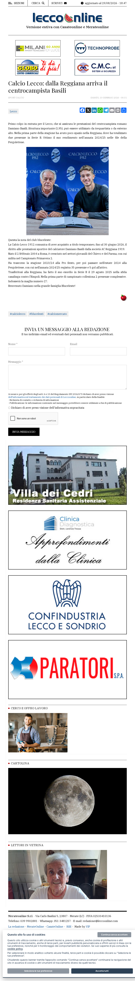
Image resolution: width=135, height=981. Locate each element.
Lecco (13, 111)
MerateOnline (35, 926)
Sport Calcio (16, 97)
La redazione (16, 926)
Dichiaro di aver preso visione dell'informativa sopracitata (47, 407)
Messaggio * (15, 361)
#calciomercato (57, 314)
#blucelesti (36, 314)
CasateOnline (55, 926)
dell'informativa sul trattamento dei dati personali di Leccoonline (42, 397)
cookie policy (15, 948)
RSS (69, 926)
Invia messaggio (23, 431)
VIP (88, 926)
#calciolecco (17, 314)
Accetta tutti (101, 971)
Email (73, 344)
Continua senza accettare (114, 934)
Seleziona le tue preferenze (38, 971)
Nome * (12, 344)
